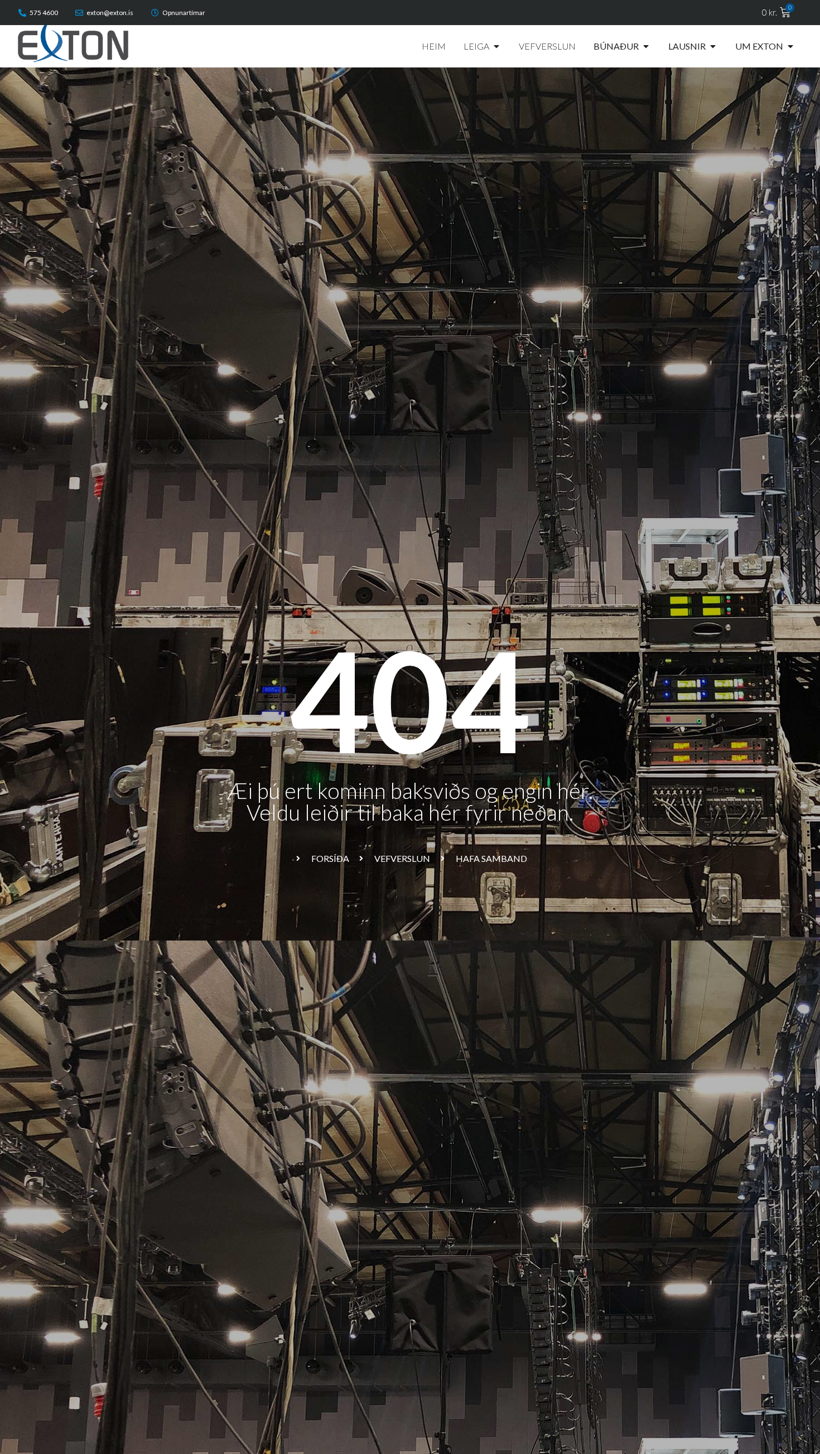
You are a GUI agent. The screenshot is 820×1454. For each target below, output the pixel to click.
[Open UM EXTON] (790, 46)
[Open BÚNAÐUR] (645, 46)
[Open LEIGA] (496, 46)
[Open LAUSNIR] (712, 46)
